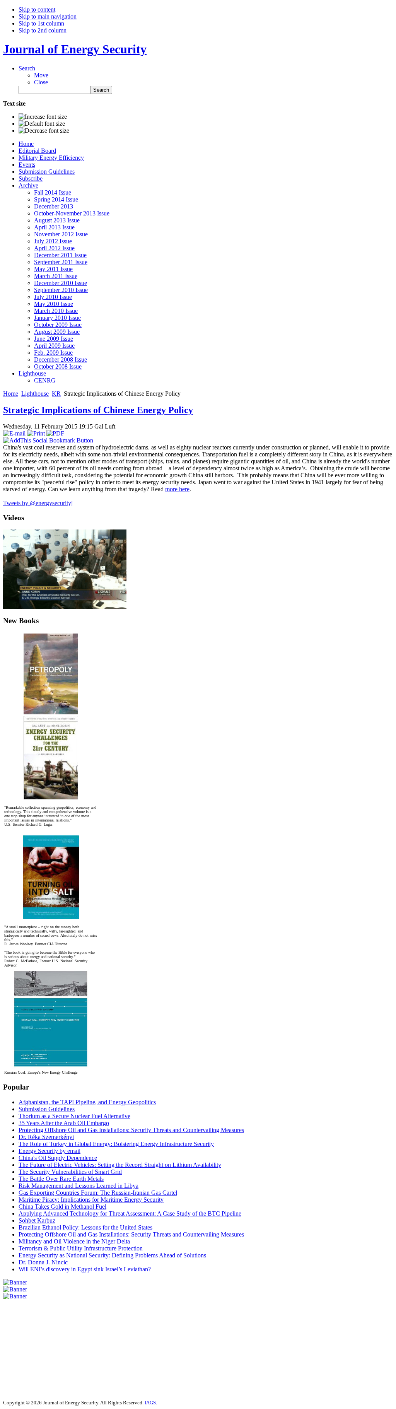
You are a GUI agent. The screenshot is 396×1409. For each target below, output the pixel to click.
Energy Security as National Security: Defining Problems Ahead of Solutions (112, 1255)
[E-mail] (14, 433)
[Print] (36, 433)
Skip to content (37, 9)
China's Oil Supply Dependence (58, 1158)
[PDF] (55, 433)
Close (41, 82)
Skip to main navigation (48, 16)
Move (41, 75)
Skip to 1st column (41, 23)
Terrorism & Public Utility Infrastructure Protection (81, 1248)
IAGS (150, 1403)
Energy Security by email (49, 1151)
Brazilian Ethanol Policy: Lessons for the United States (85, 1227)
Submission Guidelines (47, 1109)
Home (10, 393)
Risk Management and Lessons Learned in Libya (78, 1185)
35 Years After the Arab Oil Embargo (64, 1123)
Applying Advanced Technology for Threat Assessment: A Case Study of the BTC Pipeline (130, 1213)
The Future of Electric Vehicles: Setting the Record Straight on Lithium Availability (120, 1164)
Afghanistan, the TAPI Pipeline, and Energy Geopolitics (87, 1102)
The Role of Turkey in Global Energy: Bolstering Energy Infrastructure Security (116, 1144)
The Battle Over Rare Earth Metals (61, 1178)
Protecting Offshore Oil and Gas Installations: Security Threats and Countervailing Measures (131, 1130)
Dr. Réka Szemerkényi (46, 1137)
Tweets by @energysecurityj (38, 503)
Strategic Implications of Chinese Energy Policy (98, 410)
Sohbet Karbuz (37, 1220)
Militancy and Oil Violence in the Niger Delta (74, 1241)
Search (27, 68)
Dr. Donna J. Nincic (43, 1262)
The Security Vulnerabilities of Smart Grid (70, 1171)
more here (177, 489)
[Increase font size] (43, 116)
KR (56, 393)
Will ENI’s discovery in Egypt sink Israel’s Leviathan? (85, 1269)
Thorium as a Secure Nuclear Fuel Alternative (74, 1116)
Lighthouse (35, 393)
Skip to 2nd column (43, 30)
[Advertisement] (26, 1346)
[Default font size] (42, 123)
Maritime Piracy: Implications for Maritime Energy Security (91, 1199)
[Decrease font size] (44, 130)
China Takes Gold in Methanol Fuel (62, 1206)
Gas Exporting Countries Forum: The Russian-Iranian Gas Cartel (98, 1192)
